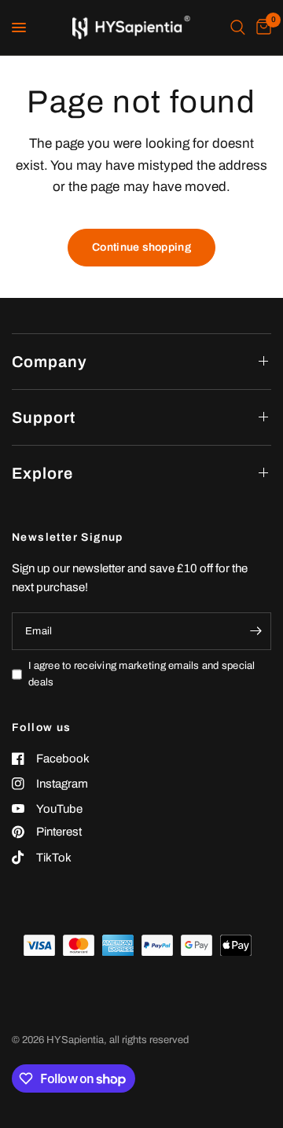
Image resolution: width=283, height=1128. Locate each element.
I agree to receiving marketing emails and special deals (141, 674)
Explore (42, 473)
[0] (261, 27)
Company (49, 361)
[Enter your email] (255, 631)
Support (43, 417)
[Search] (238, 27)
